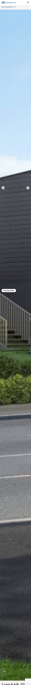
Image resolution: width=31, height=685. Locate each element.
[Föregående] (3, 187)
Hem (3, 7)
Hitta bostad (8, 7)
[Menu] (27, 2)
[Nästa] (27, 187)
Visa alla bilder (8, 290)
